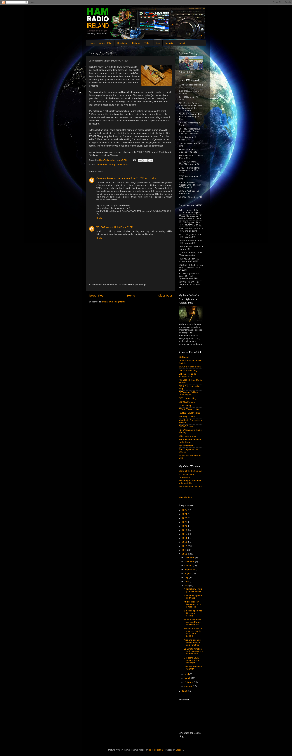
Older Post (165, 295)
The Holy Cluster (187, 416)
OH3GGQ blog (186, 426)
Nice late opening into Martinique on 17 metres (192, 642)
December (189, 557)
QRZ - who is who (187, 436)
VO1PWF (100, 227)
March (187, 678)
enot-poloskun (156, 750)
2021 (185, 522)
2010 (185, 554)
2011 (184, 550)
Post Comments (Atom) (113, 302)
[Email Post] (134, 160)
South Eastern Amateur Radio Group (190, 441)
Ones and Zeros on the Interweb (113, 178)
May (186, 585)
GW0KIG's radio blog (189, 409)
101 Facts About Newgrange (186, 475)
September (190, 569)
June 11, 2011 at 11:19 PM (143, 178)
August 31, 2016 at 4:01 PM (119, 227)
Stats (158, 42)
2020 (185, 526)
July (186, 577)
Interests (169, 42)
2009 (185, 691)
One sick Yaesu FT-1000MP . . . (193, 668)
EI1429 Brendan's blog (190, 367)
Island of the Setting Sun (190, 471)
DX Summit (184, 357)
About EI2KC (105, 42)
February (189, 682)
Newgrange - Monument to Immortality (190, 482)
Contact (181, 42)
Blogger (179, 750)
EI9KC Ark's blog (187, 402)
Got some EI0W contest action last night (192, 660)
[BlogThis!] (142, 160)
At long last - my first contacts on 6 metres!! (192, 604)
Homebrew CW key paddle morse (113, 164)
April (186, 674)
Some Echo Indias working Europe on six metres (192, 622)
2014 (185, 538)
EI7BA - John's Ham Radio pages (188, 393)
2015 (185, 534)
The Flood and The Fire (190, 487)
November (189, 561)
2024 (185, 514)
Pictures (136, 42)
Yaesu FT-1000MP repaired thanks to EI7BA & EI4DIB (193, 632)
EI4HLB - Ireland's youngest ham (187, 375)
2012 (185, 546)
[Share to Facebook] (148, 160)
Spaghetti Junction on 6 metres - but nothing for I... (193, 651)
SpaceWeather (186, 446)
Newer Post (96, 295)
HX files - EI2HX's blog (189, 413)
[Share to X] (145, 160)
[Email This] (139, 160)
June (187, 581)
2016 (185, 530)
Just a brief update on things (193, 596)
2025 (185, 510)
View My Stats (185, 497)
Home (92, 42)
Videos (147, 42)
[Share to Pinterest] (151, 160)
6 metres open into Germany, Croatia (193, 613)
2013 (185, 542)
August (188, 573)
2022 (185, 518)
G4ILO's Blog (185, 405)
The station (122, 42)
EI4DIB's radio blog (188, 370)
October (188, 565)
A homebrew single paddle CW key (193, 590)
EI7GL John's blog (187, 398)
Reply (99, 218)
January (188, 686)
